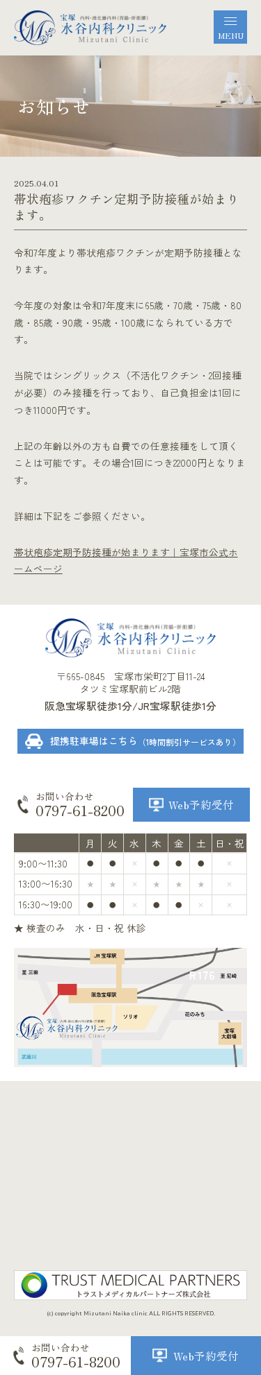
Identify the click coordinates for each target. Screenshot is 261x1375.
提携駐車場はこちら (145, 740)
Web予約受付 (201, 804)
